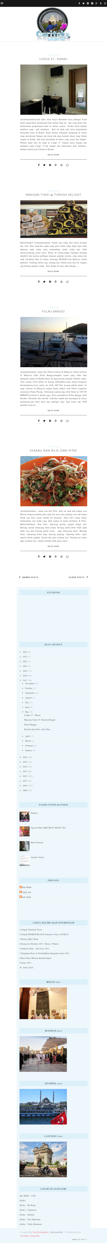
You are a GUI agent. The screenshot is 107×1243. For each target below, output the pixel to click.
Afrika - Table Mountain (31, 1224)
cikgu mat (26, 892)
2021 (25, 666)
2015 (25, 762)
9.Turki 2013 (25, 962)
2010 (25, 785)
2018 (25, 675)
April (27, 736)
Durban (34, 813)
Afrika (22, 1200)
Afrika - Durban (27, 1214)
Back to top (78, 1239)
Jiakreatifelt (57, 1232)
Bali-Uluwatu (37, 842)
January (28, 750)
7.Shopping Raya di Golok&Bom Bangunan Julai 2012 (44, 953)
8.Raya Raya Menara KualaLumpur (35, 958)
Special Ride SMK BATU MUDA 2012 (48, 827)
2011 (25, 781)
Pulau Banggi (53, 311)
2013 (25, 771)
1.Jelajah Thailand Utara (31, 929)
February (29, 745)
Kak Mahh (27, 887)
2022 (25, 661)
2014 (25, 766)
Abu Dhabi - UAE (28, 1195)
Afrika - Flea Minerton (30, 1219)
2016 (25, 757)
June (27, 707)
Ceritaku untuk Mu (30, 1235)
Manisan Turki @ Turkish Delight (54, 194)
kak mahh (26, 897)
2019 (25, 671)
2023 (25, 656)
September (30, 693)
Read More (53, 155)
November (30, 683)
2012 (25, 776)
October (28, 688)
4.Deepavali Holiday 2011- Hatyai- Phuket (39, 943)
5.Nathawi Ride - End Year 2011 (34, 948)
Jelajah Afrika (37, 857)
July (27, 702)
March (28, 740)
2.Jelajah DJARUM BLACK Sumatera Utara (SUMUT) (44, 934)
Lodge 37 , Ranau (53, 58)
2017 (25, 680)
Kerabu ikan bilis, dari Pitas (53, 450)
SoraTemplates (41, 1232)
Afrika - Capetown (28, 1210)
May (27, 712)
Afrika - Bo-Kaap (28, 1205)
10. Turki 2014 (26, 967)
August (28, 697)
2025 (25, 652)
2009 (25, 790)
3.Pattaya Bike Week (29, 939)
